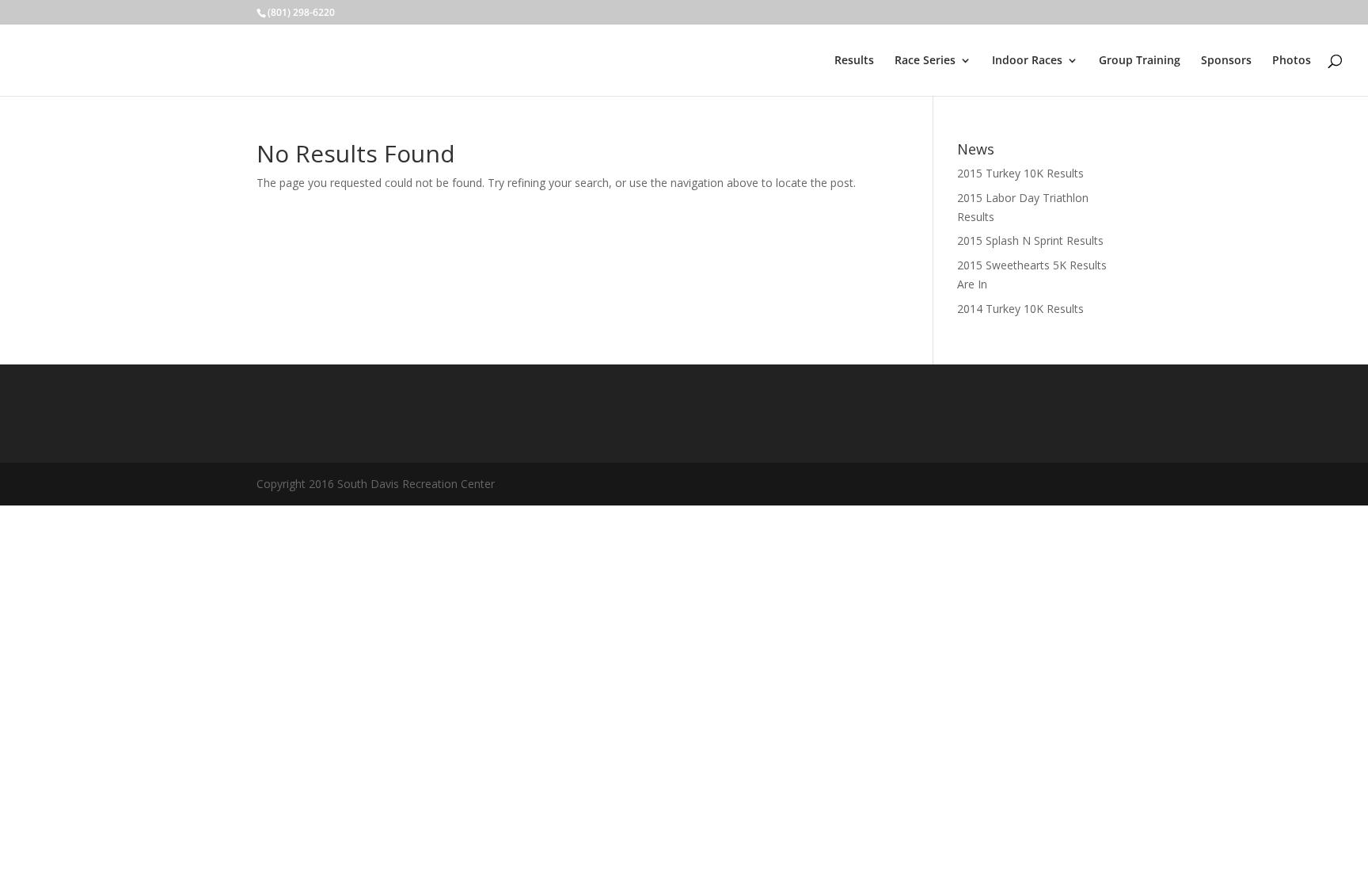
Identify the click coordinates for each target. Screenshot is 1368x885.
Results (854, 61)
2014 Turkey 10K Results (1020, 308)
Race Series (925, 61)
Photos (1291, 61)
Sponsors (1226, 61)
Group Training (1139, 61)
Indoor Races (1027, 61)
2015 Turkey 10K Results (1020, 173)
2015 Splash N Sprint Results (1030, 240)
